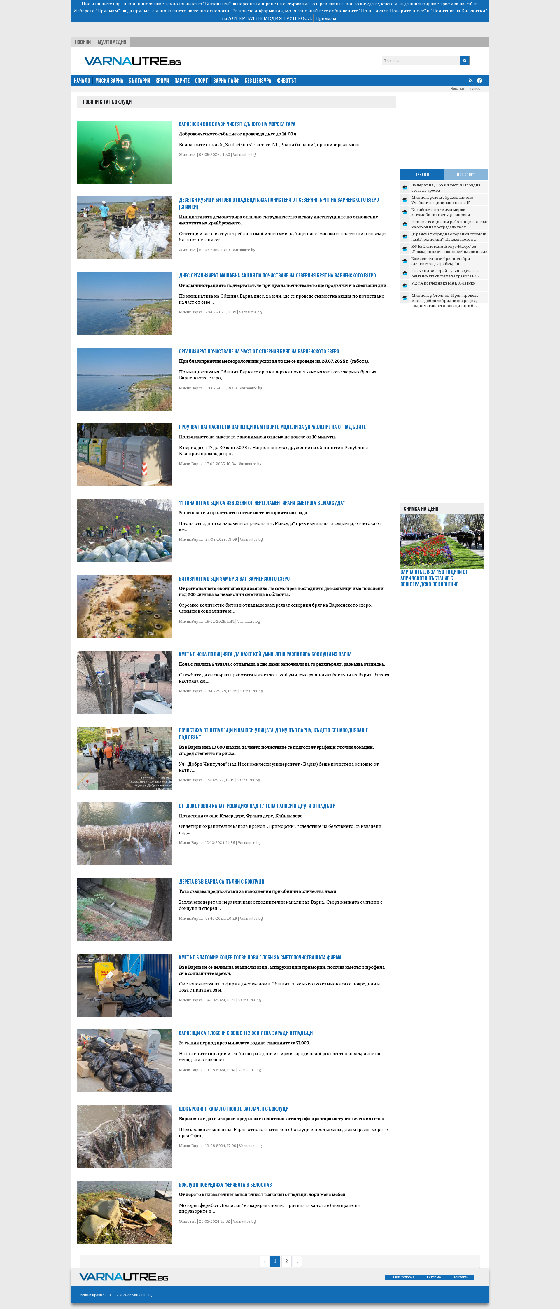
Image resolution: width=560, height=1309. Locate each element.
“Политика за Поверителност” (392, 10)
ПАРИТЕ (182, 80)
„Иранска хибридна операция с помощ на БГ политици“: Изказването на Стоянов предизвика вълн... (448, 239)
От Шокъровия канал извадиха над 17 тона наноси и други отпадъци (257, 805)
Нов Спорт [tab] (466, 174)
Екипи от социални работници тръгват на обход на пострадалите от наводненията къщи (449, 227)
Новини (83, 42)
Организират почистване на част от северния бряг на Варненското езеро (259, 351)
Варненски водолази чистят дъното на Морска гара (237, 124)
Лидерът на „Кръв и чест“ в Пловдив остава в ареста (446, 187)
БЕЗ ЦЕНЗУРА (258, 80)
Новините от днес (465, 89)
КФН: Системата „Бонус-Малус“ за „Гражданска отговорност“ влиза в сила (449, 248)
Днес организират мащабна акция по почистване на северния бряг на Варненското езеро (277, 275)
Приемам (325, 18)
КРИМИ (162, 80)
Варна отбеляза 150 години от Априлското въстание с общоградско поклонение (434, 578)
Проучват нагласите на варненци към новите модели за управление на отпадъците (272, 426)
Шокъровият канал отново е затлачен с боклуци (233, 1108)
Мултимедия (112, 42)
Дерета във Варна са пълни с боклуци (221, 881)
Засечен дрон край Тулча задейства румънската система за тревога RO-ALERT (445, 276)
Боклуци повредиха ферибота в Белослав (225, 1184)
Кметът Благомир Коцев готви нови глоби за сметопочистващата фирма (260, 957)
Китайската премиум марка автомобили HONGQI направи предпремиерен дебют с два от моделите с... (440, 217)
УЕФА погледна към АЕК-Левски (443, 283)
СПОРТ (201, 80)
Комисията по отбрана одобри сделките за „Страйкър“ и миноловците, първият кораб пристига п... (440, 266)
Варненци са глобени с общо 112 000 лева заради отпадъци (246, 1032)
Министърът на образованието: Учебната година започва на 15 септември (442, 202)
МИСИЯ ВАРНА (109, 80)
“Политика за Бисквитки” (458, 10)
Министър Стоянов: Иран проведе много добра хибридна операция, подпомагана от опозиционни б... (445, 300)
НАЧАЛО (82, 80)
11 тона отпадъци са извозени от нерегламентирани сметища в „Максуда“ (262, 502)
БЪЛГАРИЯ (139, 80)
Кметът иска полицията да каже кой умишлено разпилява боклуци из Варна (265, 654)
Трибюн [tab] (422, 174)
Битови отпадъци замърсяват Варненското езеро (234, 578)
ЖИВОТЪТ (286, 80)
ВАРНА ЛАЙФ (226, 80)
